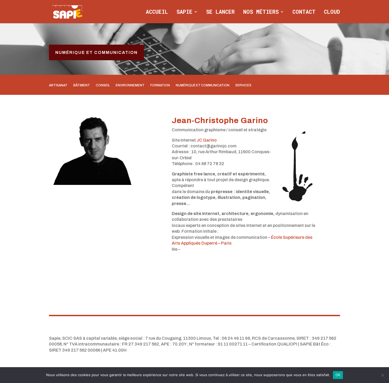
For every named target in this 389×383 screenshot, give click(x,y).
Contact (303, 12)
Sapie (184, 12)
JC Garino (207, 140)
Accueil (157, 12)
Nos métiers (261, 12)
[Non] (382, 375)
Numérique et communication (96, 52)
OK (338, 375)
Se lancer (220, 12)
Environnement (130, 85)
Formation (160, 85)
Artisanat (58, 85)
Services (243, 85)
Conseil (103, 85)
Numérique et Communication (202, 85)
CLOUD (332, 12)
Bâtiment (81, 85)
